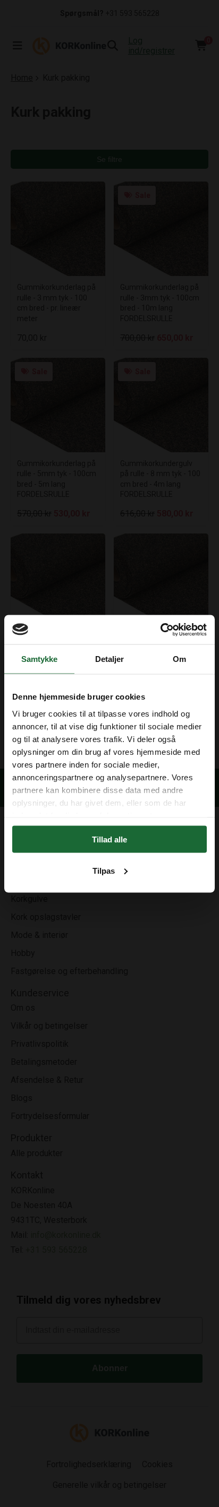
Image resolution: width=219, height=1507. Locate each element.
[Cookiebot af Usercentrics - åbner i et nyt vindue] (160, 629)
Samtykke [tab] (39, 659)
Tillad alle (109, 839)
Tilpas (103, 870)
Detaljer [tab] (109, 659)
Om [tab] (179, 659)
